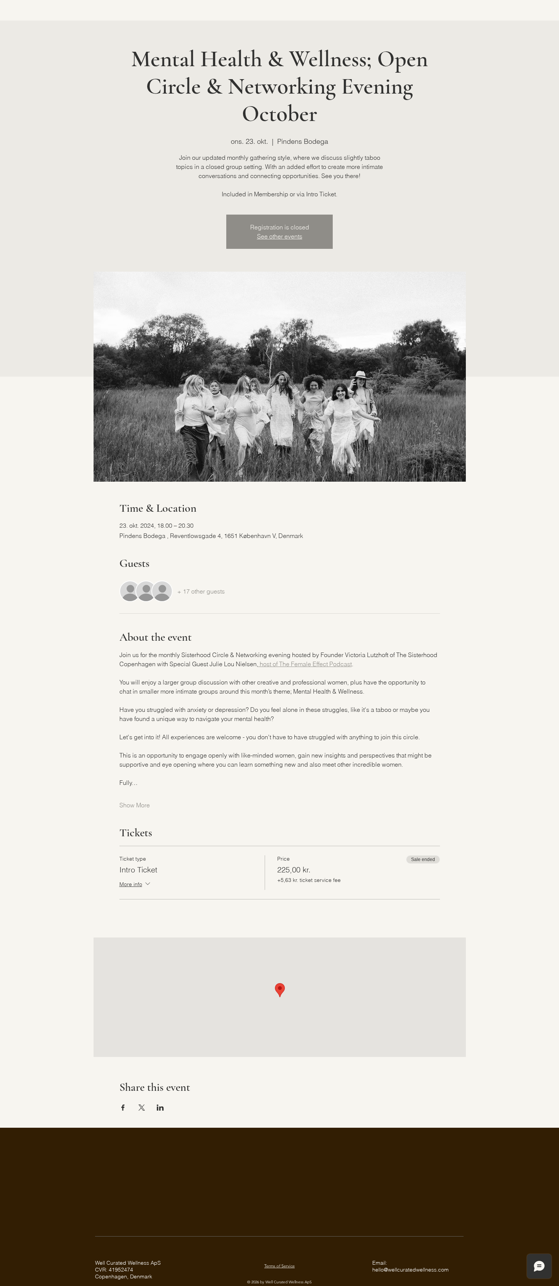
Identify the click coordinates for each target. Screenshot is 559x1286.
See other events (279, 236)
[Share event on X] (141, 1108)
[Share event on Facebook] (123, 1108)
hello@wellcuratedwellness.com (410, 1269)
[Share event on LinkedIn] (160, 1108)
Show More (134, 805)
